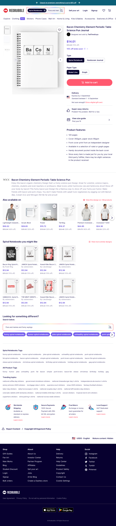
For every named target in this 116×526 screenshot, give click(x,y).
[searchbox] (58, 327)
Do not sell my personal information (42, 498)
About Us (32, 454)
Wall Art (51, 19)
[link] (14, 334)
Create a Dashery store (38, 481)
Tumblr (92, 465)
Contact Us (61, 477)
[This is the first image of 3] (16, 60)
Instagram (93, 454)
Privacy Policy (22, 498)
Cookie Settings (63, 481)
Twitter (92, 461)
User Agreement (9, 498)
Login (5, 473)
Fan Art (6, 457)
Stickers (30, 19)
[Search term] (61, 10)
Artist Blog (32, 477)
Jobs (30, 473)
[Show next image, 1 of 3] (60, 60)
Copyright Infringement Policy (37, 429)
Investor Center (34, 457)
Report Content (13, 429)
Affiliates (31, 465)
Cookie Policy (61, 498)
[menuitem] (7, 18)
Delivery (59, 454)
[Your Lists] (103, 10)
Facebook (93, 458)
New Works (7, 461)
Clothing (18, 19)
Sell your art (33, 469)
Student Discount (10, 469)
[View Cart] (109, 10)
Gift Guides (7, 454)
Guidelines (60, 465)
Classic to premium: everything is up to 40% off (58, 3)
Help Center (61, 461)
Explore (7, 19)
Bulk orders (7, 481)
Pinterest (92, 469)
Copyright (60, 473)
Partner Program (35, 461)
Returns (59, 457)
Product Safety (62, 469)
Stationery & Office (105, 19)
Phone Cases (41, 19)
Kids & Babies (77, 19)
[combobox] (45, 10)
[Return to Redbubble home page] (14, 10)
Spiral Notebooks (10, 350)
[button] (58, 3)
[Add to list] (59, 30)
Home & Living (63, 19)
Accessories (90, 19)
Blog (5, 465)
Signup (6, 477)
